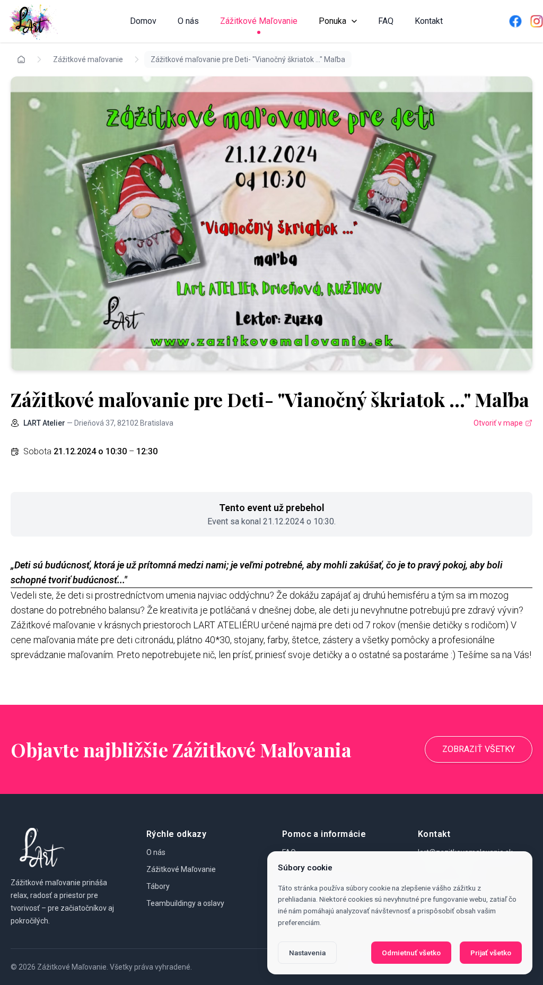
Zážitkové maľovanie (88, 59)
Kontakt (429, 21)
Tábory (158, 886)
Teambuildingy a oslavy (185, 903)
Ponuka (332, 21)
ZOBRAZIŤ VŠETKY (478, 749)
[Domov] (32, 21)
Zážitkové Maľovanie (258, 21)
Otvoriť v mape (498, 423)
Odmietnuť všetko (411, 952)
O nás (188, 21)
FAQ (385, 21)
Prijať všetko (490, 952)
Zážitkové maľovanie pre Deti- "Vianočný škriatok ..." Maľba (248, 59)
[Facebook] (515, 21)
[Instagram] (536, 21)
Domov (143, 21)
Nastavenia (307, 952)
